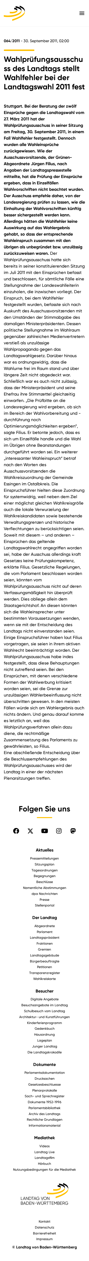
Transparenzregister (44, 973)
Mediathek (44, 1137)
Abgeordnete (44, 926)
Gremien (44, 949)
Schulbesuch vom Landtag (44, 1011)
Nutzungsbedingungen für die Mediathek (44, 1169)
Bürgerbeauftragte (44, 961)
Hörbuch (44, 1163)
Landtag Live (44, 1152)
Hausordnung (44, 1034)
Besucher (44, 991)
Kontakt (44, 1221)
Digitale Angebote (45, 999)
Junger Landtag (44, 1046)
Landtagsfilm (45, 1158)
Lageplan (44, 1040)
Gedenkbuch (45, 1028)
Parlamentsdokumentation (44, 1072)
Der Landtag (44, 917)
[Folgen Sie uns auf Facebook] (16, 831)
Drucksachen (45, 1078)
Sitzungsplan (44, 864)
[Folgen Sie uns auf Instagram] (59, 831)
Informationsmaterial (45, 1125)
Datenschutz (44, 1227)
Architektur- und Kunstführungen (44, 1017)
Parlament (44, 932)
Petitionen (44, 967)
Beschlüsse (44, 882)
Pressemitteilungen (44, 858)
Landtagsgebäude (44, 955)
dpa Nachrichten (45, 894)
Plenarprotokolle (44, 1090)
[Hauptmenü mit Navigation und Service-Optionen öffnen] (82, 13)
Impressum (44, 1239)
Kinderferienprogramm (44, 1023)
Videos (44, 1146)
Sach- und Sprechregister (45, 1096)
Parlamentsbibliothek (44, 1108)
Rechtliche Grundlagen (44, 1119)
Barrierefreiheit (44, 1233)
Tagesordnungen (45, 870)
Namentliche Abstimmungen (44, 888)
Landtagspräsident (44, 937)
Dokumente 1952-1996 (44, 1102)
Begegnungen (45, 876)
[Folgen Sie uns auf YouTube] (44, 831)
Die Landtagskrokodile (45, 1052)
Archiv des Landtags (44, 1114)
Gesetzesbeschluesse (44, 1084)
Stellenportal (44, 905)
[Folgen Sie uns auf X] (30, 831)
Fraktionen (45, 943)
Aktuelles (44, 850)
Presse (44, 899)
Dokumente (44, 1064)
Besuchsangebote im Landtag (44, 1005)
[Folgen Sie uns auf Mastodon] (73, 831)
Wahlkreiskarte (44, 979)
